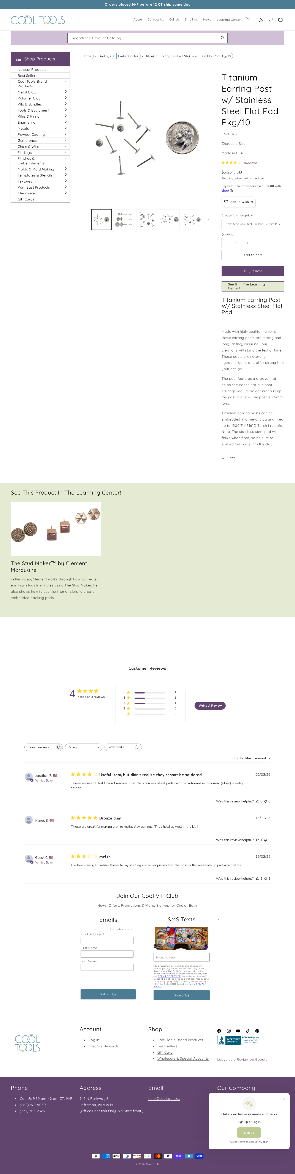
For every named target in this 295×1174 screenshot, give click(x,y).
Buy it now (253, 271)
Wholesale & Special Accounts (183, 1058)
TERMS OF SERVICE (169, 976)
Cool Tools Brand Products (180, 1039)
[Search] (222, 38)
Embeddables (128, 56)
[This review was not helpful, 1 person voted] (265, 878)
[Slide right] (208, 219)
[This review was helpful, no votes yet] (257, 801)
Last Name (89, 961)
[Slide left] (85, 219)
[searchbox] (40, 747)
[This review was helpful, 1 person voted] (257, 840)
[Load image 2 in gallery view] (124, 219)
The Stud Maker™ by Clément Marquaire (49, 566)
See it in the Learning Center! (246, 286)
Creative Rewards (104, 1046)
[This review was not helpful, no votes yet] (265, 801)
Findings (104, 56)
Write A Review (210, 706)
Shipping (227, 178)
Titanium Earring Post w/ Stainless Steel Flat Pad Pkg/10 (188, 56)
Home (86, 56)
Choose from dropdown (238, 215)
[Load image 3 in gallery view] (146, 219)
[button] (248, 17)
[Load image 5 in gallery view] (192, 219)
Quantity (227, 234)
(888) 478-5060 (33, 1105)
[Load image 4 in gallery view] (169, 219)
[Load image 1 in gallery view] (101, 219)
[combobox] (147, 38)
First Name (89, 948)
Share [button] (231, 457)
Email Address (92, 934)
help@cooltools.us (164, 1098)
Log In (94, 1039)
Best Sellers (167, 1046)
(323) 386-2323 (32, 1111)
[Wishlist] (271, 19)
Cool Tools (152, 1164)
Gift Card (165, 1052)
